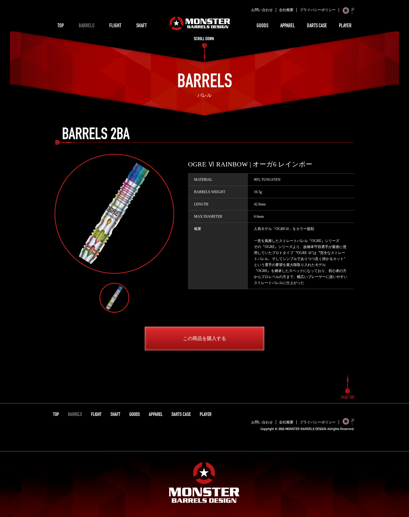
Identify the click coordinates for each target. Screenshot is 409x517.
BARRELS (86, 26)
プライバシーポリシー (318, 10)
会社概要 (286, 10)
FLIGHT (115, 26)
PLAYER (345, 26)
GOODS (262, 26)
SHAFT (141, 26)
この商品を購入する (204, 338)
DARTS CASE (317, 26)
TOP (60, 26)
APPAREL (287, 26)
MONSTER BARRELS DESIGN (200, 23)
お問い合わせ (262, 10)
